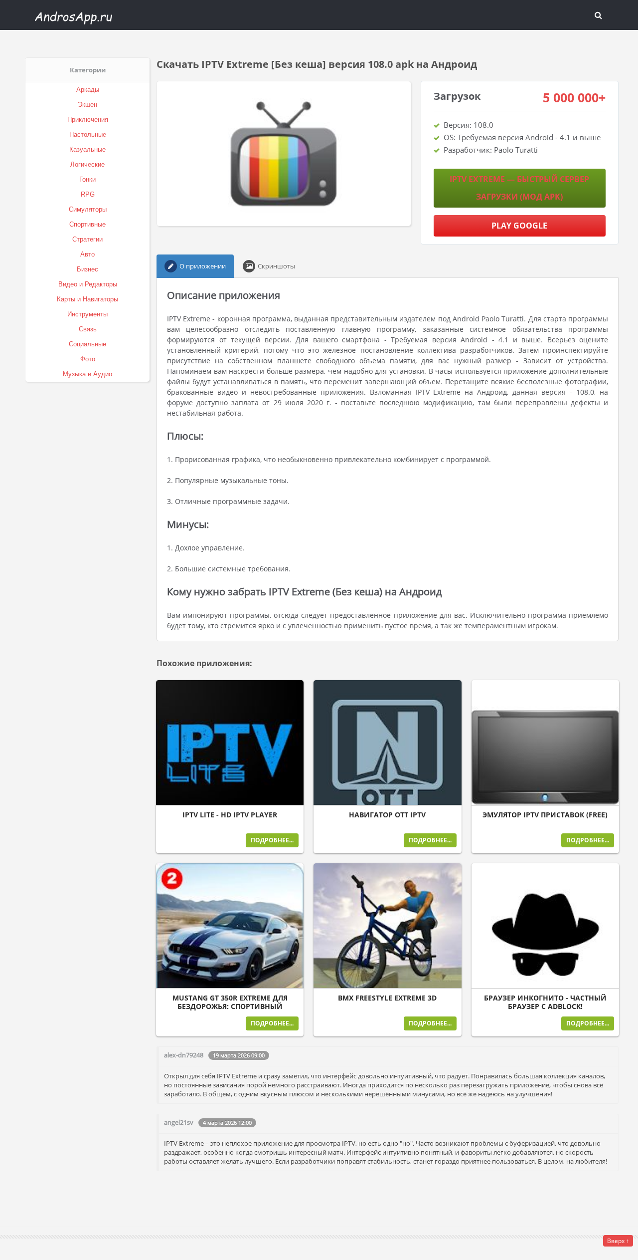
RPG (88, 194)
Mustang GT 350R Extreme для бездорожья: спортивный (230, 1002)
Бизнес (87, 269)
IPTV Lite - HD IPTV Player (229, 814)
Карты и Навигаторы (87, 299)
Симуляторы (88, 209)
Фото (87, 359)
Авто (87, 254)
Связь (88, 329)
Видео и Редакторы (87, 284)
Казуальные (87, 149)
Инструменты (87, 314)
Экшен (87, 104)
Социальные (87, 344)
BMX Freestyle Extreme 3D (387, 998)
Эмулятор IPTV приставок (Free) (545, 814)
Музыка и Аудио (87, 374)
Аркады (87, 89)
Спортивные (87, 224)
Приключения (87, 119)
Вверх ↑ (618, 1241)
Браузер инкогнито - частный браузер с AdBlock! (545, 1002)
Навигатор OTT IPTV (387, 814)
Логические (87, 164)
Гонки (87, 179)
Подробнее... (272, 840)
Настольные (87, 134)
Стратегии (87, 239)
